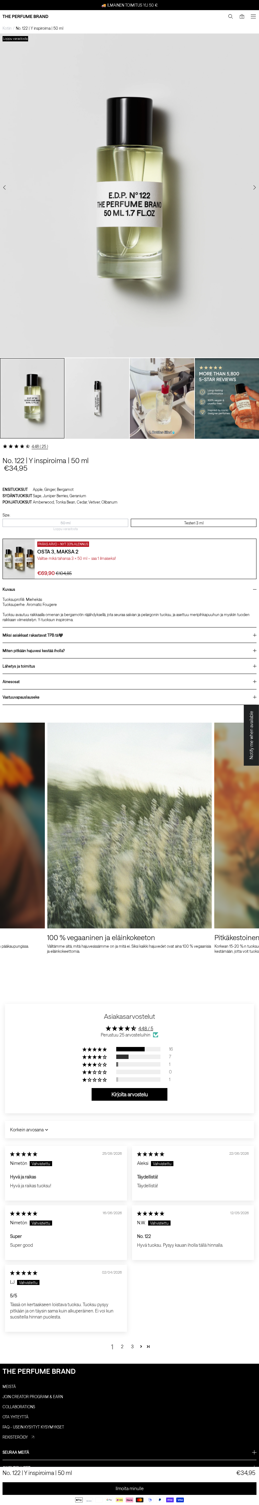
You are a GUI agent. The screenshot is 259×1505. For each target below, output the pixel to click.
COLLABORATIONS (19, 1406)
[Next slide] (254, 187)
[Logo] (25, 16)
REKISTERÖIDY (15, 1437)
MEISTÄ (9, 1386)
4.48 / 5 (145, 1028)
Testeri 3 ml (193, 523)
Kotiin (7, 28)
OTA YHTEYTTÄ (15, 1417)
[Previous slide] (4, 187)
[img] (23, 1154)
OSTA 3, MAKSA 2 (57, 551)
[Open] (253, 16)
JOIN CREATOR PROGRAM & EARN (33, 1396)
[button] (95, 1049)
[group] (32, 398)
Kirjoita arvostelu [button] (129, 1094)
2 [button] (122, 1346)
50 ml (65, 523)
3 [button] (132, 1346)
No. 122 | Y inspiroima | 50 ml (39, 28)
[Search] (230, 16)
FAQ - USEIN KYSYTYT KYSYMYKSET (33, 1427)
